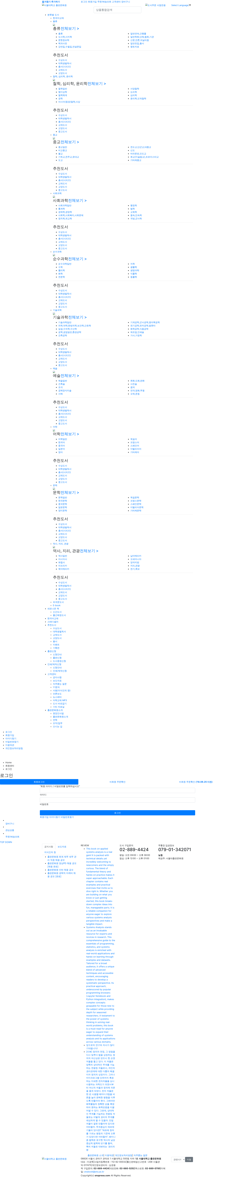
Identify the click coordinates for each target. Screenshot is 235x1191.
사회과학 (57, 193)
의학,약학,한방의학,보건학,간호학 (74, 325)
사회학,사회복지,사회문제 (70, 215)
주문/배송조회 (104, 1)
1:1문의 (56, 687)
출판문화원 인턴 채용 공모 (60, 869)
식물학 (133, 273)
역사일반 (62, 555)
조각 (60, 387)
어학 (55, 426)
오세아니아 (135, 559)
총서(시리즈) (64, 66)
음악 (132, 387)
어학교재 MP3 (60, 700)
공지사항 (57, 677)
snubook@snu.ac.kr (94, 1171)
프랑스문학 (135, 500)
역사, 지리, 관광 (60, 543)
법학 (132, 208)
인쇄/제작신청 (54, 664)
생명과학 (134, 270)
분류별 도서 (53, 14)
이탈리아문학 (136, 507)
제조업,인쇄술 (137, 332)
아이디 (43, 794)
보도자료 (57, 680)
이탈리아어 (135, 449)
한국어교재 (58, 18)
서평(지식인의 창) (61, 690)
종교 (55, 134)
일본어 (61, 449)
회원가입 (92, 1)
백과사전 (62, 43)
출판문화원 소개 (95, 1155)
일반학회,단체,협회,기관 (142, 36)
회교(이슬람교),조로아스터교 (144, 156)
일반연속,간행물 (138, 33)
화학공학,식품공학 (139, 328)
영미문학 (62, 510)
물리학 (61, 270)
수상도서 (62, 60)
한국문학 (62, 500)
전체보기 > (70, 28)
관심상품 (9, 830)
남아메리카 (135, 555)
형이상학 (62, 92)
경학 (60, 98)
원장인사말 (58, 713)
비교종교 (62, 150)
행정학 (133, 205)
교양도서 (62, 73)
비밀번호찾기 (11, 741)
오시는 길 (57, 726)
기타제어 (134, 452)
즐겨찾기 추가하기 (51, 1)
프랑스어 (134, 442)
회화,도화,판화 (137, 380)
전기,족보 (135, 569)
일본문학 (62, 507)
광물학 (133, 267)
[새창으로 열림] (155, 5)
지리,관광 (135, 565)
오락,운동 (135, 393)
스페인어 (134, 445)
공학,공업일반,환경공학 (69, 332)
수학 (60, 267)
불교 (60, 153)
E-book (57, 605)
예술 (55, 368)
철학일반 (62, 88)
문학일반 (62, 497)
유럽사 (61, 562)
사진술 (133, 384)
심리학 (133, 95)
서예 (60, 393)
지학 (132, 263)
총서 (55, 641)
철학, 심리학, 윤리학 (63, 76)
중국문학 (62, 504)
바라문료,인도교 (138, 153)
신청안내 (57, 654)
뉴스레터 (57, 697)
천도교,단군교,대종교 (140, 147)
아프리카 (62, 565)
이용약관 (9, 745)
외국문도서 (58, 602)
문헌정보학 (63, 40)
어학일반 (62, 439)
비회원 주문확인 (118, 781)
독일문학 (134, 497)
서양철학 (134, 88)
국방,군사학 (136, 218)
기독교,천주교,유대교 (68, 156)
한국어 (61, 442)
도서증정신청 (59, 661)
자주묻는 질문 (60, 684)
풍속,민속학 (136, 215)
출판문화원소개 (55, 710)
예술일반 (62, 380)
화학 (60, 273)
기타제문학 (135, 510)
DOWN (8, 842)
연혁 (55, 720)
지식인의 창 (50, 852)
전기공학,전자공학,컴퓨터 (142, 325)
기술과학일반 (64, 322)
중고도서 (62, 131)
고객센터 (116, 1)
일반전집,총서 (137, 43)
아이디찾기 (10, 738)
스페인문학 (135, 504)
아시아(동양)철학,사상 (69, 101)
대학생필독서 (64, 63)
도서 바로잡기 (60, 703)
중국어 (61, 445)
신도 (132, 150)
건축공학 (62, 335)
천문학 (61, 277)
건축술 (61, 384)
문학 (55, 485)
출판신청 (51, 651)
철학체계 (62, 95)
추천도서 (51, 625)
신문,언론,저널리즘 (139, 40)
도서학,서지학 (65, 36)
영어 (60, 452)
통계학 (61, 208)
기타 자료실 (58, 706)
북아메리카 (63, 569)
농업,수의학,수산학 (67, 328)
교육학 (133, 212)
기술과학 (57, 310)
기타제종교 (135, 160)
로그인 (84, 1)
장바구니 (125, 1)
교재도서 (62, 69)
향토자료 (134, 46)
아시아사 (62, 559)
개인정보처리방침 (14, 748)
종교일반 (62, 147)
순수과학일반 (64, 263)
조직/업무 (57, 723)
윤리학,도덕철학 (138, 98)
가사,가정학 (136, 335)
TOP (2, 842)
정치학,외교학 (65, 218)
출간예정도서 (59, 615)
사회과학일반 (64, 205)
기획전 (56, 648)
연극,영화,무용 (137, 390)
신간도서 (57, 612)
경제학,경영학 (65, 212)
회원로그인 (39, 781)
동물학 (133, 277)
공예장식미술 (64, 390)
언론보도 (57, 693)
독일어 (133, 439)
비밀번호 (44, 804)
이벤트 (56, 644)
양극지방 (134, 562)
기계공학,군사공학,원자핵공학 (145, 322)
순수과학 (57, 251)
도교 (60, 160)
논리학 (133, 92)
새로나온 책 (53, 608)
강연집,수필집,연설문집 (69, 46)
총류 (55, 21)
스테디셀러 (52, 621)
